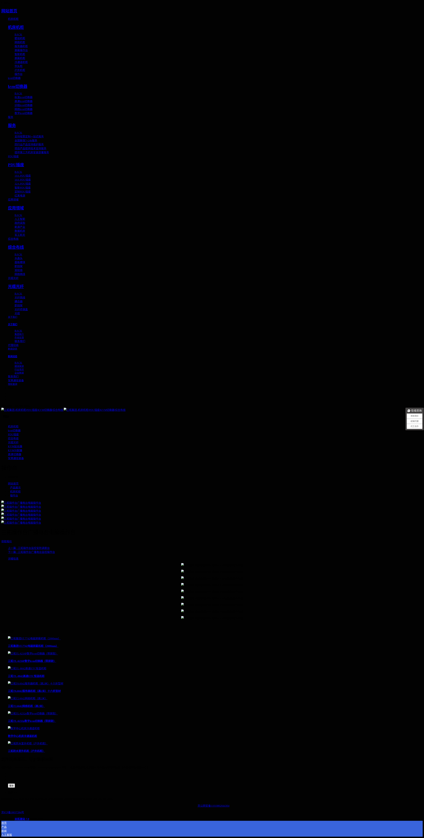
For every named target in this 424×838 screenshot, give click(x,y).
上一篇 (29, 548)
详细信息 (13, 558)
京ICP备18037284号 (12, 812)
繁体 (11, 786)
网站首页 (9, 11)
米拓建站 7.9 (22, 819)
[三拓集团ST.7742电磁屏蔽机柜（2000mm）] (34, 638)
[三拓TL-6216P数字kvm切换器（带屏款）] (33, 653)
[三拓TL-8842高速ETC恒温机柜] (27, 668)
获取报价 (6, 541)
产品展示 (15, 487)
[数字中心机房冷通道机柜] (24, 728)
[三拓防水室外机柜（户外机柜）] (28, 743)
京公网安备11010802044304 (213, 805)
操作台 (14, 495)
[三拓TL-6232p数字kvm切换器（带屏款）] (33, 713)
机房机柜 (15, 491)
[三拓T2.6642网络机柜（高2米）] (27, 698)
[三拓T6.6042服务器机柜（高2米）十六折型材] (35, 683)
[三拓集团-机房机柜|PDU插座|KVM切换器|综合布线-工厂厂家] (212, 410)
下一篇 (31, 552)
